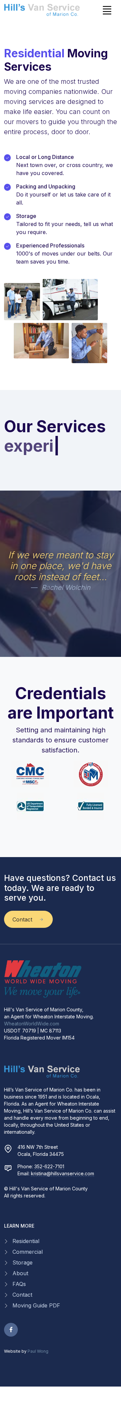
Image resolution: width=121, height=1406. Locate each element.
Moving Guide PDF (36, 1305)
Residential (25, 1241)
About (20, 1273)
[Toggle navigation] (107, 10)
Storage (22, 1262)
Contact (22, 1294)
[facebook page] (11, 1330)
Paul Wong (38, 1351)
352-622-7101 (49, 1166)
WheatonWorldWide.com (31, 1023)
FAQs (19, 1284)
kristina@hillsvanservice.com (62, 1173)
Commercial (27, 1251)
